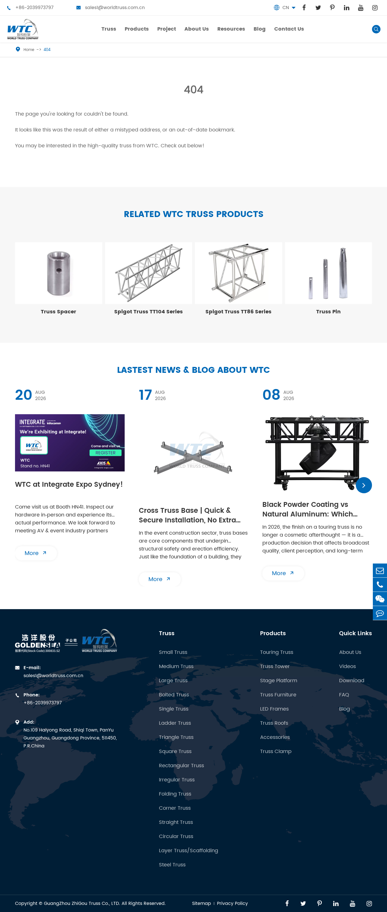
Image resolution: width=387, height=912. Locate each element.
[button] (364, 485)
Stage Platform (278, 681)
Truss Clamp (276, 751)
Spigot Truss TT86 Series (238, 312)
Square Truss (175, 751)
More (36, 553)
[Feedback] (380, 613)
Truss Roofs (274, 723)
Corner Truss (175, 808)
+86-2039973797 (30, 7)
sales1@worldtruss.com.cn (110, 7)
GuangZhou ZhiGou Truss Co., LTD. (82, 903)
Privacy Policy (232, 903)
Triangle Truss (176, 737)
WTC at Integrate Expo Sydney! (69, 485)
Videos (347, 666)
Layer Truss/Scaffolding (188, 851)
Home (29, 50)
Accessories (275, 737)
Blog (344, 709)
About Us (350, 652)
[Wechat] (380, 599)
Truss (167, 633)
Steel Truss (172, 865)
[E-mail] (380, 570)
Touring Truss (276, 652)
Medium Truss (176, 666)
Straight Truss (176, 822)
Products (273, 633)
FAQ (344, 695)
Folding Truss (175, 794)
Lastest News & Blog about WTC (193, 370)
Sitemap (201, 903)
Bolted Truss (174, 695)
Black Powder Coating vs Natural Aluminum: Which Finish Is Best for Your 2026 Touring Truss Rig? (308, 510)
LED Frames (274, 709)
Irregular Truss (177, 780)
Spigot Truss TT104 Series (148, 312)
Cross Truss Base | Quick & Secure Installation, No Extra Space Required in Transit (187, 516)
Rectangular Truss (181, 766)
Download (351, 681)
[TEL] (380, 585)
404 (47, 50)
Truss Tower (275, 666)
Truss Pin (328, 312)
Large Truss (173, 681)
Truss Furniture (278, 695)
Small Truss (173, 652)
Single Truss (173, 709)
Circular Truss (176, 836)
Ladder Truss (175, 723)
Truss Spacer (58, 312)
